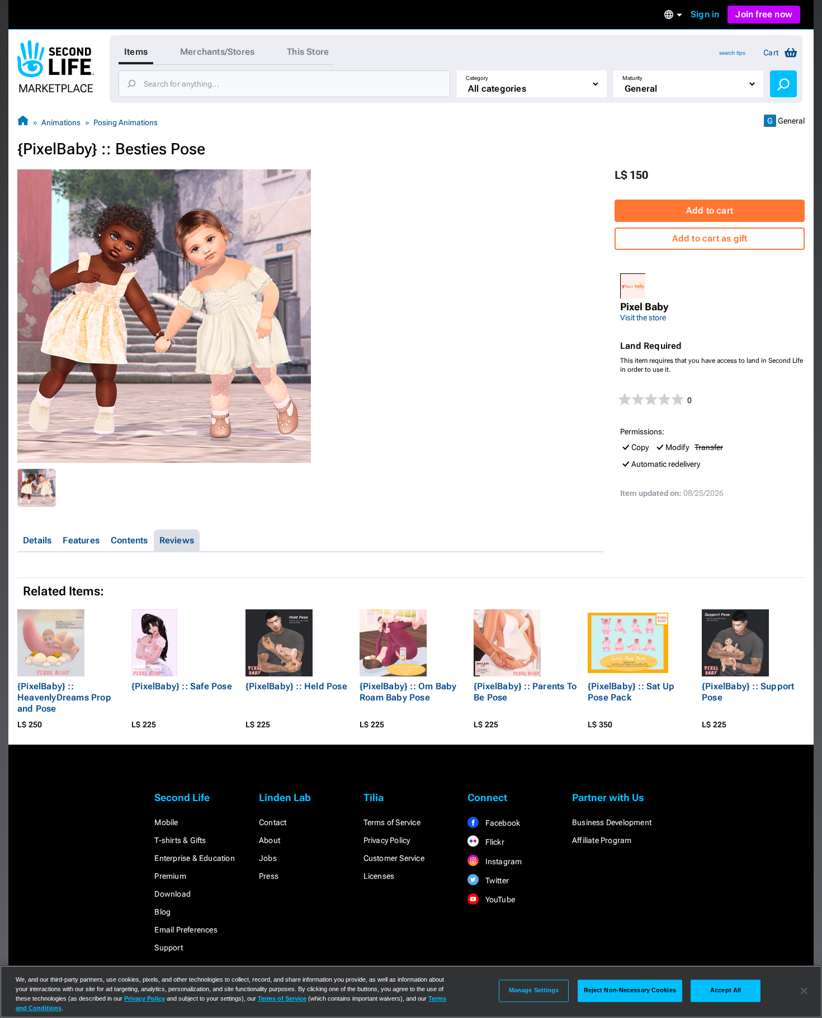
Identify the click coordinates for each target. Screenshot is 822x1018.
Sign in (705, 14)
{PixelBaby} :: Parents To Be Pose (525, 692)
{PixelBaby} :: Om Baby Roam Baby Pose (408, 692)
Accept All (725, 990)
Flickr (493, 841)
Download (172, 893)
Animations (61, 122)
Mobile (166, 822)
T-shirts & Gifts (180, 840)
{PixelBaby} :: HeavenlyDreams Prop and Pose (64, 697)
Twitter (496, 880)
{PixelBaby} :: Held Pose (296, 686)
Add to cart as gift (710, 238)
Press (268, 876)
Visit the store (643, 317)
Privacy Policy (386, 840)
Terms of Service (392, 822)
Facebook (501, 822)
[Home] (23, 122)
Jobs (268, 858)
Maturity (632, 78)
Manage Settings (534, 990)
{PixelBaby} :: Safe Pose (181, 686)
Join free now (763, 14)
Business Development (611, 822)
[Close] (804, 990)
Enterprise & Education (194, 858)
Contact (272, 822)
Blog (162, 911)
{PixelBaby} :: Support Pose (748, 692)
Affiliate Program (601, 840)
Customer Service (393, 858)
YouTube (499, 899)
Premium (170, 876)
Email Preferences (185, 929)
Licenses (379, 876)
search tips (732, 53)
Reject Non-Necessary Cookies (630, 990)
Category (477, 78)
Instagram (502, 861)
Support (168, 947)
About (269, 840)
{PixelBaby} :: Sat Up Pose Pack (631, 692)
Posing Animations (125, 122)
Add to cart (709, 210)
